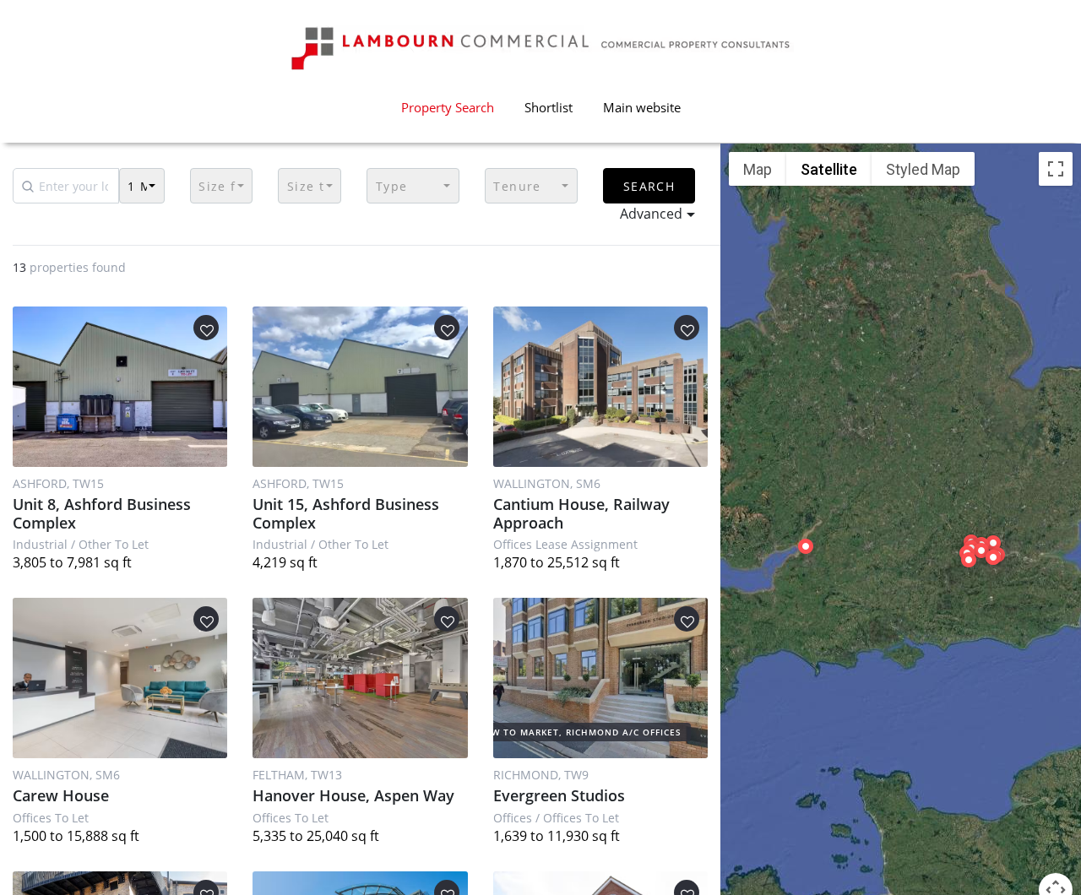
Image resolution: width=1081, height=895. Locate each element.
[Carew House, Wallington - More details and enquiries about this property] (120, 678)
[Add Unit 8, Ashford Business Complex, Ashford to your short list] (206, 327)
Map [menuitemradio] (757, 169)
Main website (642, 107)
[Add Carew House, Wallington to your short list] (206, 619)
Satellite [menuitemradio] (829, 169)
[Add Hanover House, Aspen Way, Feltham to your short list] (446, 619)
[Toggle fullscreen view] (1056, 169)
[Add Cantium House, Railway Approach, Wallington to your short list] (686, 327)
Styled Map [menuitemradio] (923, 169)
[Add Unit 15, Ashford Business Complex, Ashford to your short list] (446, 327)
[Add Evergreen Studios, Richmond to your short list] (686, 619)
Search (649, 186)
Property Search (447, 107)
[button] (142, 185)
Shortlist (548, 107)
